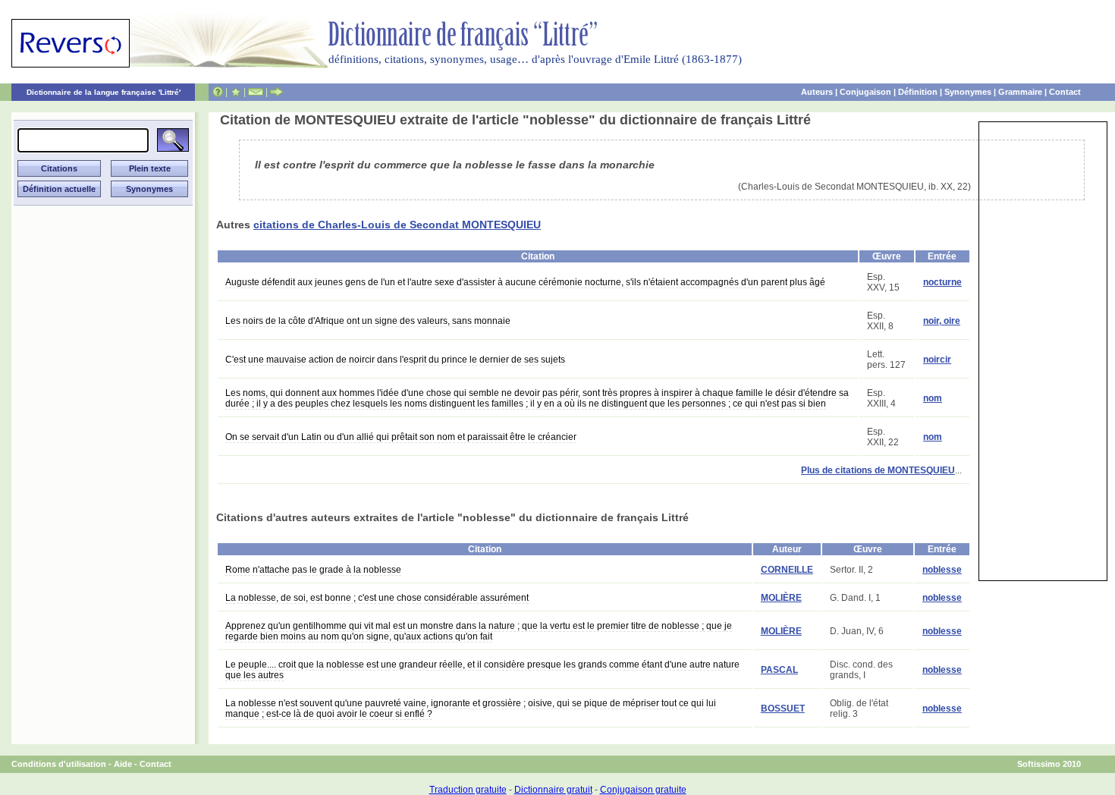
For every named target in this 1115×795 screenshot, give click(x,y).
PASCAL (779, 670)
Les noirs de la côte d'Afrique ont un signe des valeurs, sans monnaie (367, 321)
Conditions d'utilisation (58, 763)
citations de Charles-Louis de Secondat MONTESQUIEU (397, 224)
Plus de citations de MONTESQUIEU (878, 470)
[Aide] (217, 91)
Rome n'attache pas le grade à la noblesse (313, 569)
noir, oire (941, 321)
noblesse (942, 569)
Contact (1065, 91)
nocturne (942, 282)
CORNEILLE (787, 569)
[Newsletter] (255, 91)
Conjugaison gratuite (643, 789)
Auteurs (817, 91)
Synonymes (967, 91)
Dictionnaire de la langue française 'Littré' (104, 92)
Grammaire (1020, 91)
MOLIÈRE (781, 597)
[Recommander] (276, 91)
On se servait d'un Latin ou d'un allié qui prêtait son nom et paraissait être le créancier (400, 437)
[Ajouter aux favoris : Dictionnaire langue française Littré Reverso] (235, 91)
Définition (918, 91)
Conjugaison (865, 91)
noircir (937, 359)
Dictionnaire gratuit (553, 789)
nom (932, 398)
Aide (123, 763)
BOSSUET (783, 708)
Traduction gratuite (468, 789)
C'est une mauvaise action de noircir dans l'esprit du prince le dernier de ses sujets (395, 359)
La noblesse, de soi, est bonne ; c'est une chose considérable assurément (377, 597)
